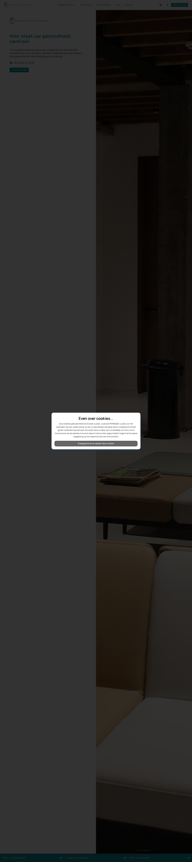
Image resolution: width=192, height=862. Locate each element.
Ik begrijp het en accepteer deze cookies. (96, 443)
